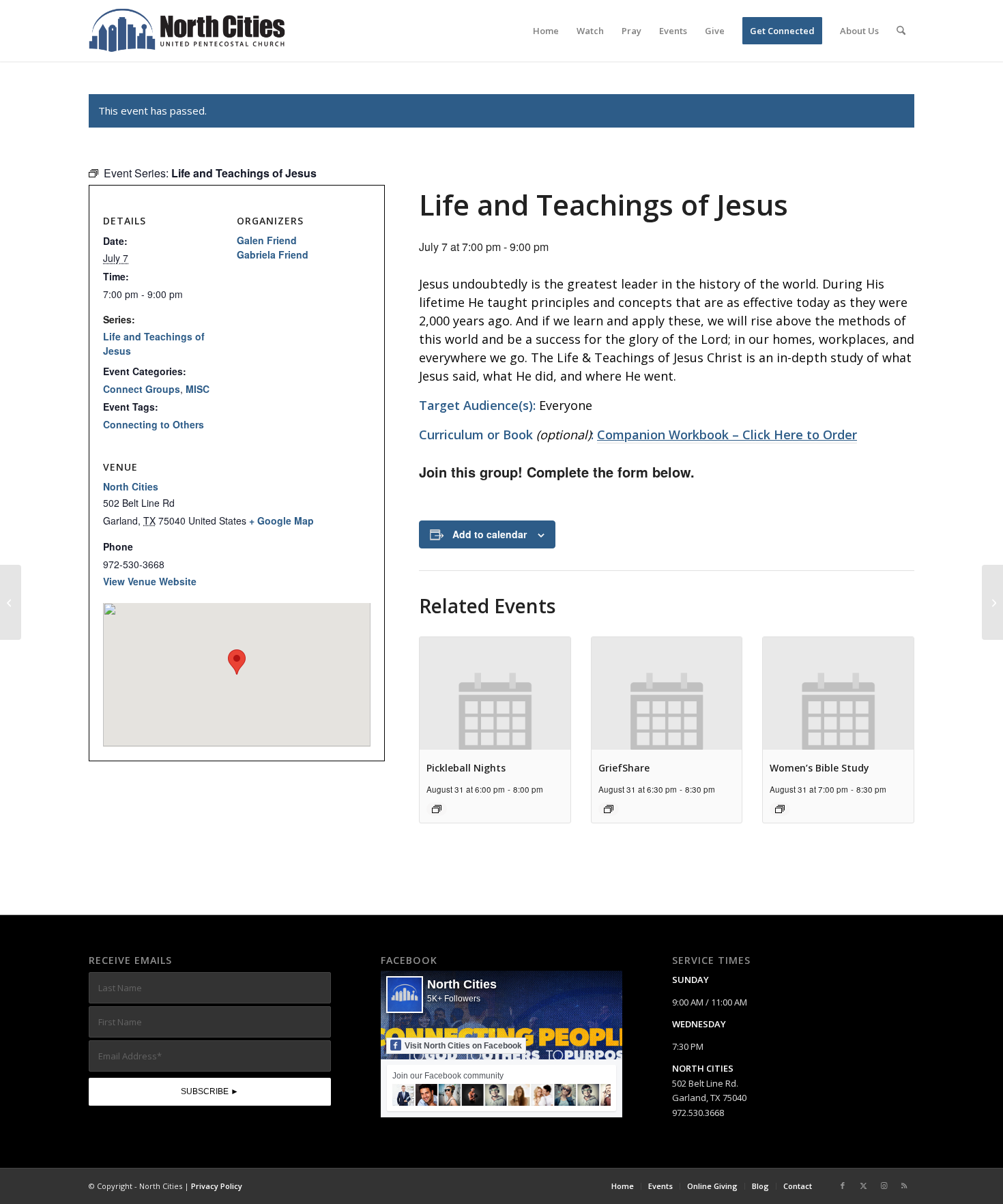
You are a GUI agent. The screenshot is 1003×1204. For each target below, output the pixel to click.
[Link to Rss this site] (904, 1185)
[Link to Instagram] (883, 1185)
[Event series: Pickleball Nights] (436, 809)
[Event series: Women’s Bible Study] (780, 809)
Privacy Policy (216, 1186)
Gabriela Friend (272, 254)
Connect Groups (141, 389)
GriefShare (624, 767)
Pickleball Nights (466, 767)
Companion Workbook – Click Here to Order (727, 434)
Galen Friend (267, 240)
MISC (197, 389)
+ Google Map (281, 520)
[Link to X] (863, 1185)
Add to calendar (489, 534)
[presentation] (495, 693)
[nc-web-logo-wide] (187, 30)
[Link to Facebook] (842, 1185)
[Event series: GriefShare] (608, 809)
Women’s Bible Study (819, 767)
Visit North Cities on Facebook (463, 1046)
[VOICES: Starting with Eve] (10, 602)
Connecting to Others (153, 424)
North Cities (130, 486)
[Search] (901, 30)
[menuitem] (546, 30)
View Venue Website (150, 581)
